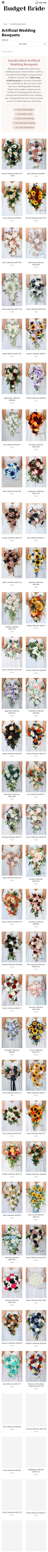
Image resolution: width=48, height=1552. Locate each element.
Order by (5, 40)
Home (5, 24)
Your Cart (42, 3)
